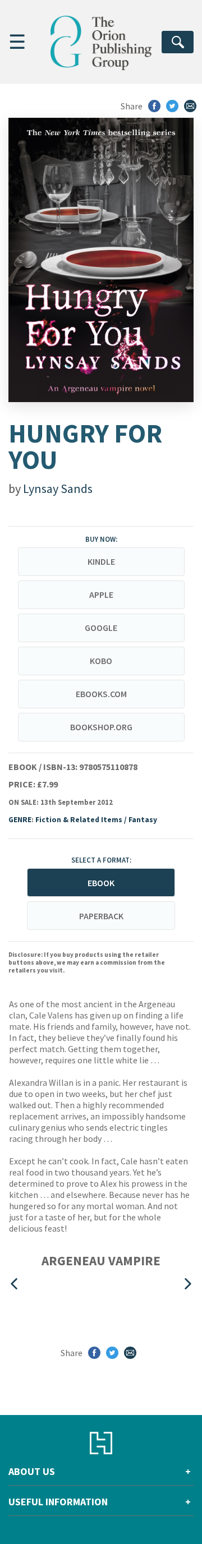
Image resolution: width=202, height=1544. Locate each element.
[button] (14, 1283)
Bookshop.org (101, 726)
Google (101, 627)
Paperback (101, 915)
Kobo (101, 660)
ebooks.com (101, 693)
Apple (101, 594)
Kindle (101, 561)
